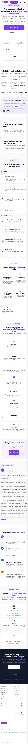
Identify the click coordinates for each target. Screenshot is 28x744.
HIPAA (22, 707)
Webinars (16, 710)
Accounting (16, 694)
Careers (2, 712)
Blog (2, 707)
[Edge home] (5, 2)
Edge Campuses (4, 696)
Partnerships (16, 712)
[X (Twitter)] (15, 729)
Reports (2, 710)
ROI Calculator (17, 707)
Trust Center (23, 705)
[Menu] (24, 2)
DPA (20, 736)
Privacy (6, 736)
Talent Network (4, 692)
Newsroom (23, 703)
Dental (15, 690)
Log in (20, 2)
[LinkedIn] (2, 729)
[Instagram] (6, 729)
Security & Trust (4, 739)
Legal (22, 710)
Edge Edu (3, 694)
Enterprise (3, 690)
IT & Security (3, 698)
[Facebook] (9, 729)
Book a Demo (14, 2)
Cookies (10, 736)
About (2, 703)
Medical (15, 688)
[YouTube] (12, 729)
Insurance (16, 692)
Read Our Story (13, 32)
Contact (22, 714)
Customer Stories (16, 714)
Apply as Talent (22, 712)
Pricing (15, 705)
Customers (3, 705)
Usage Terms (15, 736)
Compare (16, 703)
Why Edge (3, 688)
